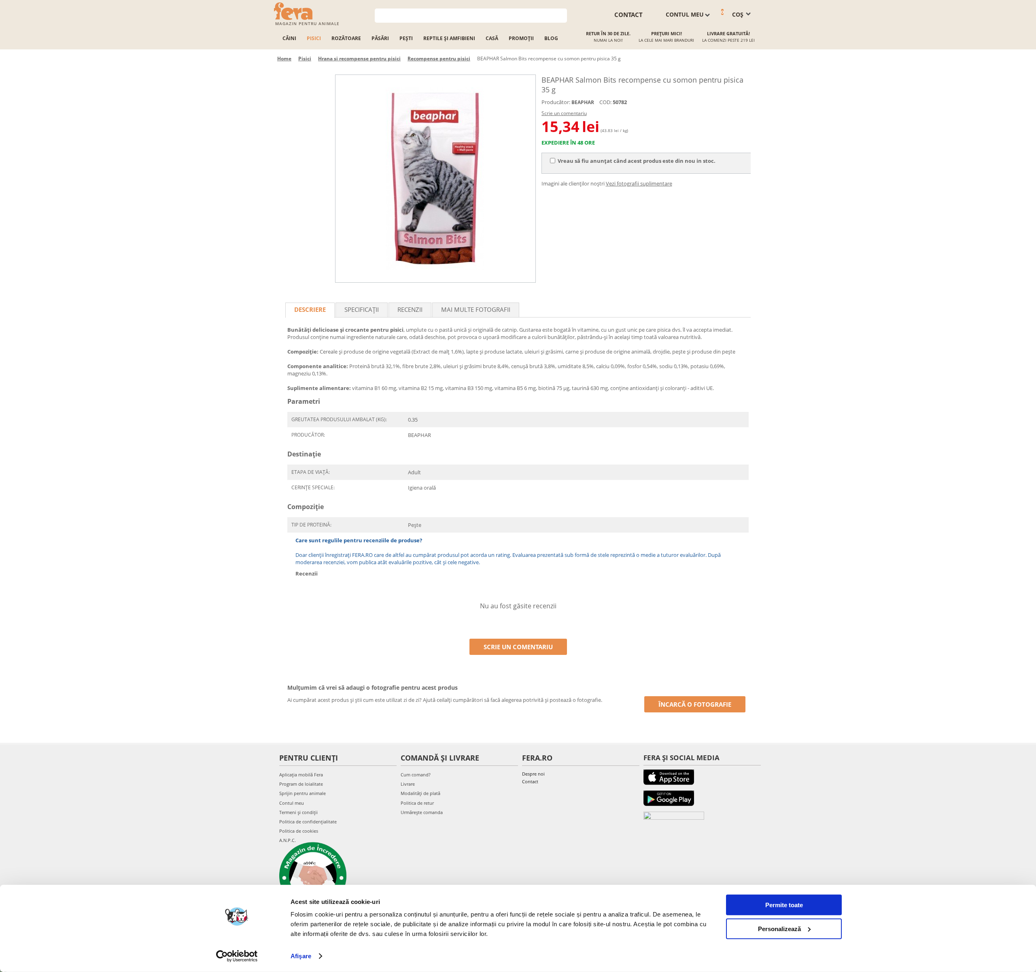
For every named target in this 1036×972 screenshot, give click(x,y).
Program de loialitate (301, 784)
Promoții (521, 38)
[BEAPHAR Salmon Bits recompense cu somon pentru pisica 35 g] (435, 178)
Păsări (380, 38)
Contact (530, 781)
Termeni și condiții (298, 812)
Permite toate (784, 905)
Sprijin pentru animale (302, 793)
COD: (605, 102)
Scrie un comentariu (564, 113)
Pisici (314, 38)
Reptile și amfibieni (449, 38)
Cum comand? (416, 775)
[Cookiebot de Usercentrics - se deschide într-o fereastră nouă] (237, 956)
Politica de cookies (298, 831)
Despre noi (533, 774)
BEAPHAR (582, 102)
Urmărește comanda (422, 812)
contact (628, 15)
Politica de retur (417, 803)
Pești (406, 38)
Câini (289, 38)
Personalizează (779, 928)
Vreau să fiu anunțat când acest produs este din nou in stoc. (636, 160)
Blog (551, 38)
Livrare (408, 784)
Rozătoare (346, 38)
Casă (492, 38)
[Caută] (561, 15)
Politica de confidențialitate (308, 822)
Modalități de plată (420, 793)
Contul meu (291, 803)
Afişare (301, 956)
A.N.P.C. (287, 840)
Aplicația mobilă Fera (301, 775)
